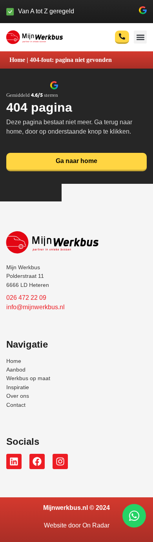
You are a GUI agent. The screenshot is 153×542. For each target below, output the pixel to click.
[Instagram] (60, 461)
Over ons (17, 396)
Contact (16, 405)
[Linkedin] (14, 461)
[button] (143, 11)
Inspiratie (17, 387)
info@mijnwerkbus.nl (35, 307)
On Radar (95, 525)
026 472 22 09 (26, 297)
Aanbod (16, 369)
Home (17, 59)
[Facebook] (37, 461)
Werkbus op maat (28, 378)
